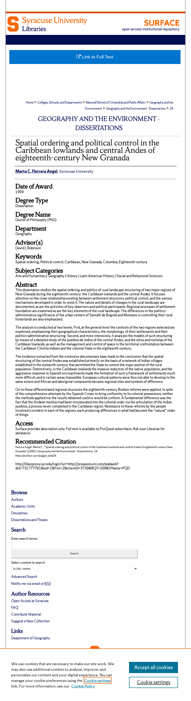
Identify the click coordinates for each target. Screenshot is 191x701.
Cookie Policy (83, 686)
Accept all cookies (153, 667)
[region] (95, 674)
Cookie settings (97, 680)
